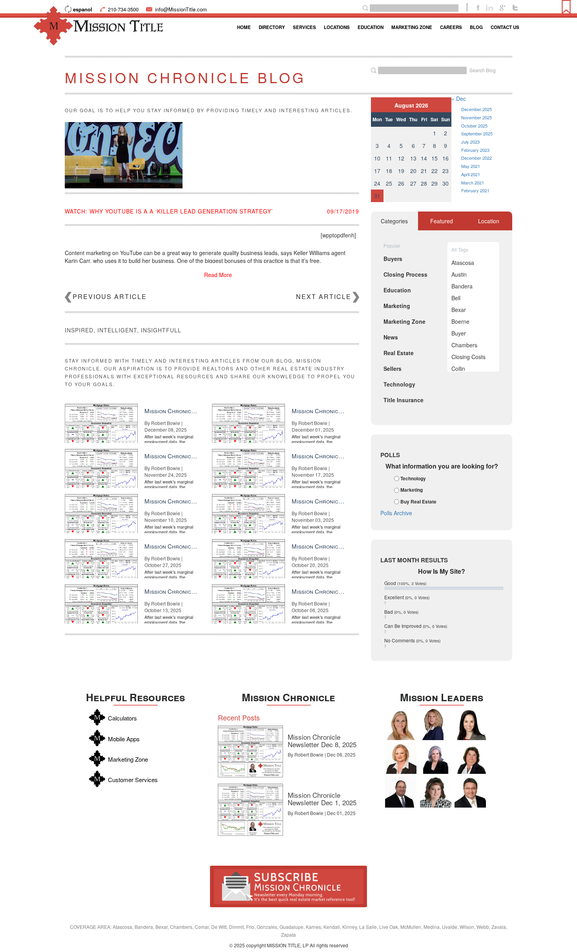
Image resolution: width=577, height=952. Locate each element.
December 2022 (476, 158)
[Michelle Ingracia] (435, 724)
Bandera (462, 286)
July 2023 (470, 142)
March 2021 (472, 182)
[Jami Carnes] (400, 724)
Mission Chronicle (288, 697)
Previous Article (110, 296)
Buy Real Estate (418, 501)
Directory (272, 27)
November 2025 (476, 117)
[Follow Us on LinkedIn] (489, 7)
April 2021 (470, 174)
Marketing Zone (411, 27)
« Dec (458, 98)
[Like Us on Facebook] (478, 7)
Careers (451, 27)
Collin (458, 368)
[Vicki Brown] (400, 758)
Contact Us (505, 27)
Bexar (458, 310)
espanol (82, 9)
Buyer (458, 333)
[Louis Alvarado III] (470, 792)
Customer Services (133, 779)
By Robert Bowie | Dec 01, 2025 (322, 813)
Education (370, 27)
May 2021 (470, 166)
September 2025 (477, 133)
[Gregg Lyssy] (400, 792)
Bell (455, 298)
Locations (337, 27)
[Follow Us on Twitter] (515, 7)
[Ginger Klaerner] (435, 792)
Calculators (122, 718)
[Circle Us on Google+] (503, 7)
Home (244, 27)
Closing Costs (468, 357)
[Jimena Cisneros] (470, 724)
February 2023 (475, 150)
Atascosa (462, 262)
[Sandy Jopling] (470, 758)
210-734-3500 (123, 9)
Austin (459, 274)
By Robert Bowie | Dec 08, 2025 (322, 754)
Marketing (411, 490)
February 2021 (475, 190)
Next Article (323, 296)
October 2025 (474, 125)
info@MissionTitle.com (181, 9)
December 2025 (476, 109)
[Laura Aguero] (435, 758)
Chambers (464, 345)
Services (304, 27)
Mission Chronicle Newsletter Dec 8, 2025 (322, 740)
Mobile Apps (124, 739)
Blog (476, 27)
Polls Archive (396, 513)
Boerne (460, 321)
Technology (413, 478)
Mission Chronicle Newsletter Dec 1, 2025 (322, 798)
